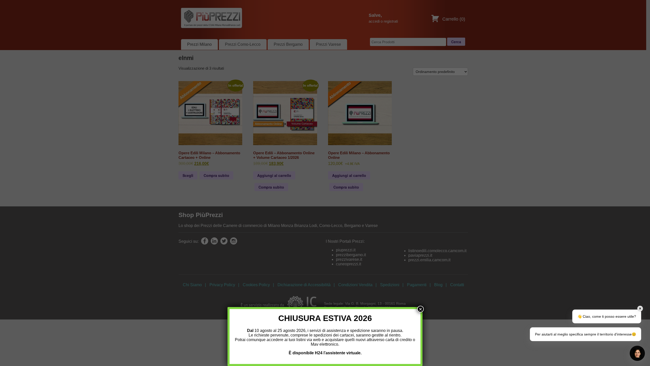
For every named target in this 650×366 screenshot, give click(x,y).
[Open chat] (637, 353)
